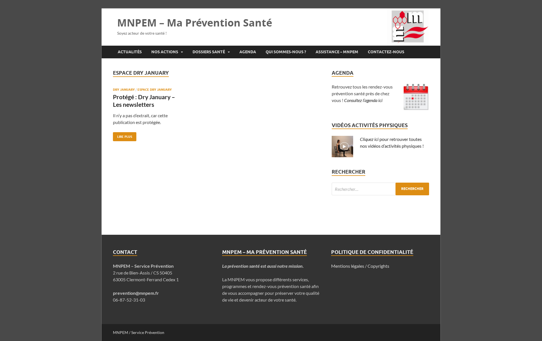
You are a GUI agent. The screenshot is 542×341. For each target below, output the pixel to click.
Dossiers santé (209, 52)
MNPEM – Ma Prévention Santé (194, 23)
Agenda (247, 52)
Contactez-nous (386, 52)
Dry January (124, 90)
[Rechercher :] (380, 189)
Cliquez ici (369, 139)
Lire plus (122, 135)
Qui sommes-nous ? (286, 52)
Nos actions (164, 52)
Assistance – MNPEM (337, 52)
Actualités (130, 52)
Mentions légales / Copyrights (360, 266)
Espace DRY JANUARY (154, 90)
